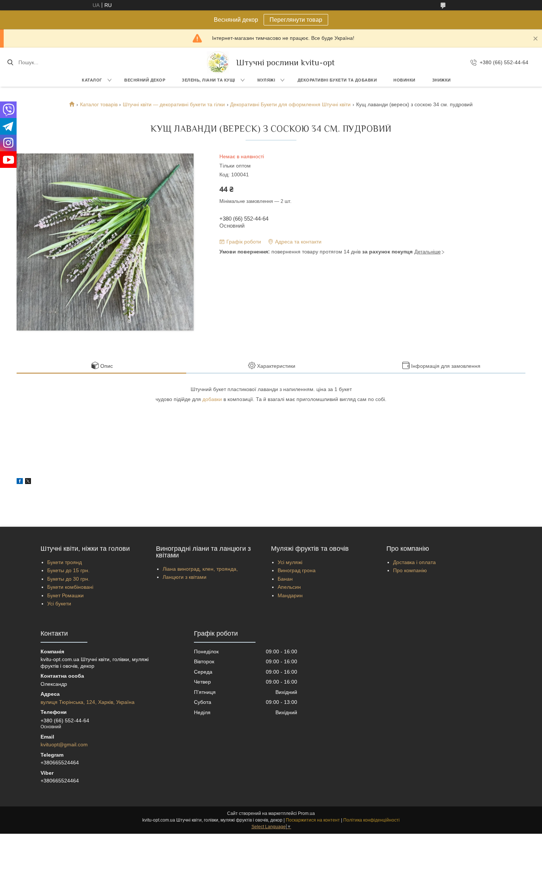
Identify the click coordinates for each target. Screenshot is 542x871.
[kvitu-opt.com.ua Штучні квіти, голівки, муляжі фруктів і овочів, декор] (218, 62)
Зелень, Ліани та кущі (208, 80)
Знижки (441, 80)
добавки (212, 399)
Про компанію (410, 570)
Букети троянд (64, 562)
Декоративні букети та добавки (337, 80)
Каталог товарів (99, 104)
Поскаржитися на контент (313, 820)
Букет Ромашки (65, 595)
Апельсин (289, 587)
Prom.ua (306, 813)
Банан (285, 579)
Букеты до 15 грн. (68, 570)
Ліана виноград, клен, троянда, (200, 569)
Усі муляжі (290, 562)
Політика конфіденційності (371, 820)
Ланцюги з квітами (184, 577)
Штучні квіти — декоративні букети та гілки (174, 104)
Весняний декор (144, 80)
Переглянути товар (296, 20)
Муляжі (266, 80)
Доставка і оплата (414, 562)
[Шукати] (10, 62)
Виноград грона (297, 570)
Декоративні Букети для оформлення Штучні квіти (290, 104)
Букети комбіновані (70, 587)
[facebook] (20, 482)
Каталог (92, 80)
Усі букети (59, 603)
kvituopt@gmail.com (64, 744)
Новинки (404, 80)
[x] (28, 482)
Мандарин (290, 595)
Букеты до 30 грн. (68, 579)
